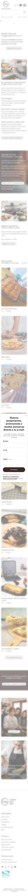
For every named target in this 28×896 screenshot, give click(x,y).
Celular (7, 459)
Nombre (5, 441)
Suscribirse (14, 469)
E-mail (5, 450)
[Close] (25, 415)
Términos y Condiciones (11, 476)
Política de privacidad (10, 478)
